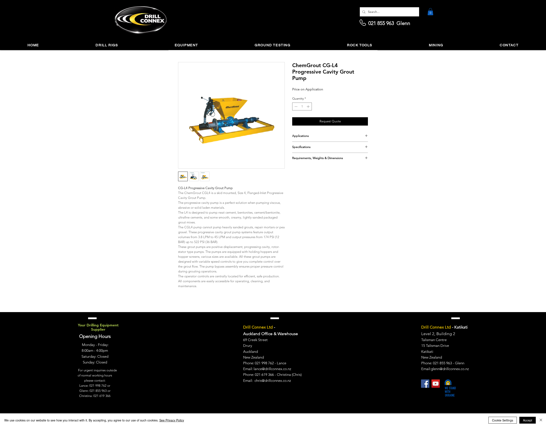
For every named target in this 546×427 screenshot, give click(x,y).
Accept (527, 420)
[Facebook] (425, 383)
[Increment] (308, 106)
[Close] (540, 420)
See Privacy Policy (171, 420)
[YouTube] (435, 383)
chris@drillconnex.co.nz (272, 380)
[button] (430, 11)
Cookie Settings (502, 420)
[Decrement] (295, 106)
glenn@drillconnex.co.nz (450, 369)
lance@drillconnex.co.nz (272, 369)
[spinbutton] (302, 106)
